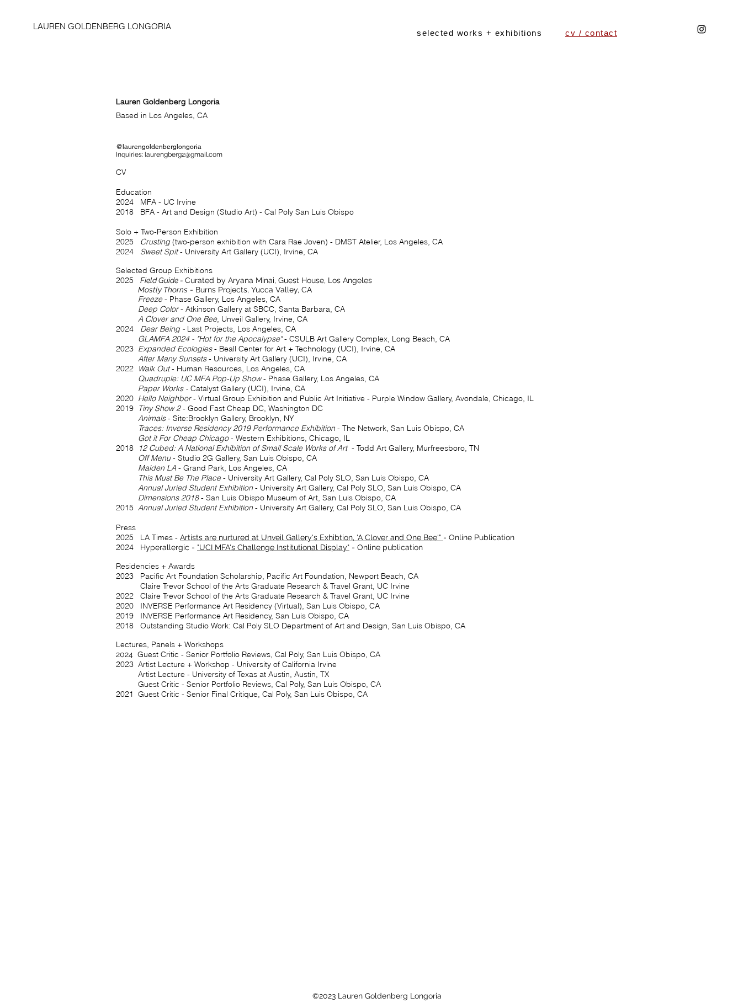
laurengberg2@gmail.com (183, 154)
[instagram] (701, 29)
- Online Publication (478, 537)
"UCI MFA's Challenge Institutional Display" (273, 547)
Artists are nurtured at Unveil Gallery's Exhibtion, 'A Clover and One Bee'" (310, 537)
